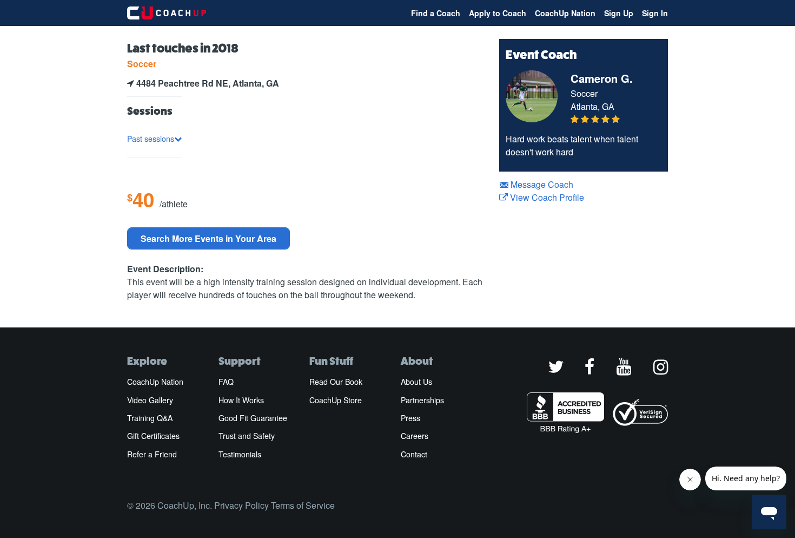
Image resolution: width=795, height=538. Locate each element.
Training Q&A (150, 417)
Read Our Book (335, 381)
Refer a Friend (152, 454)
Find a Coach (435, 13)
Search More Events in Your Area (208, 238)
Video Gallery (150, 400)
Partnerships (422, 400)
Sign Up (618, 13)
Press (410, 417)
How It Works (241, 400)
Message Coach (540, 184)
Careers (414, 435)
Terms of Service (303, 505)
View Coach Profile (546, 197)
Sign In (655, 13)
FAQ (226, 381)
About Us (416, 381)
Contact (414, 454)
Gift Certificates (153, 435)
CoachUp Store (335, 400)
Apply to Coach (497, 13)
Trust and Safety (246, 435)
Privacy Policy (241, 505)
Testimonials (239, 454)
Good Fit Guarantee (252, 417)
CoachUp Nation (565, 13)
